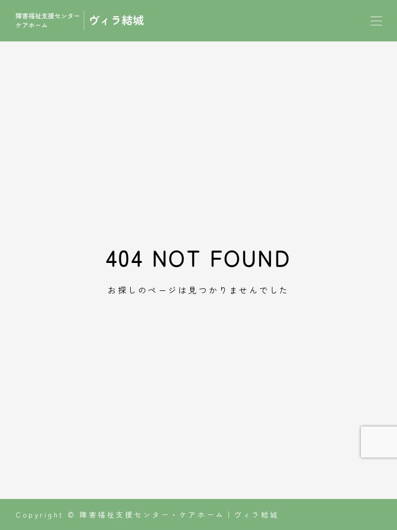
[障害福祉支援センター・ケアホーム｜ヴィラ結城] (80, 21)
